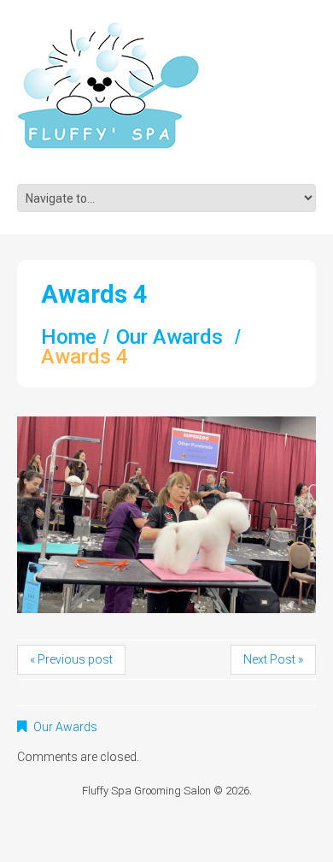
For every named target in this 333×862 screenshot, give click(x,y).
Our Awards (169, 337)
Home (68, 337)
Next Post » (273, 659)
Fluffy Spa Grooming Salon (146, 790)
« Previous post (71, 659)
